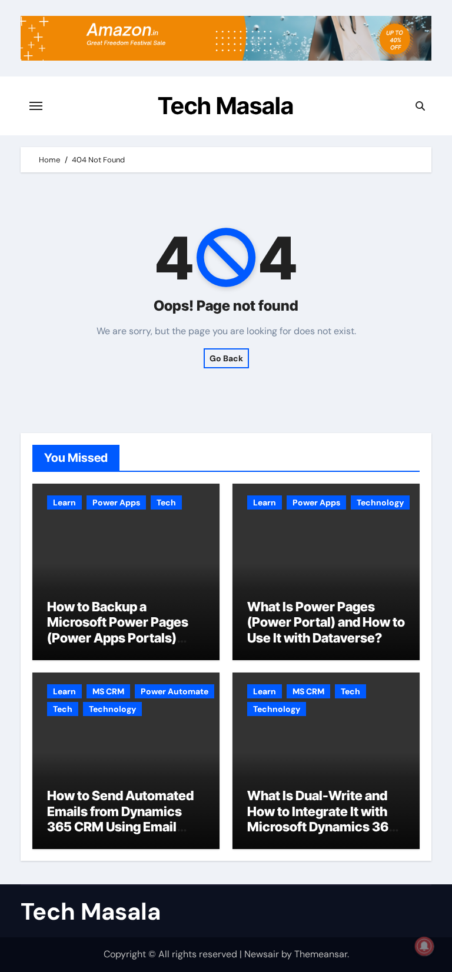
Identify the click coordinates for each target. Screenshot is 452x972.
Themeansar (320, 954)
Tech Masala (226, 105)
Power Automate (174, 691)
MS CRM (108, 691)
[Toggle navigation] (35, 106)
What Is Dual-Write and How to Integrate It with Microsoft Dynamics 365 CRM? (322, 819)
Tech (166, 502)
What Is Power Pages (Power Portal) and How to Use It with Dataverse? (326, 622)
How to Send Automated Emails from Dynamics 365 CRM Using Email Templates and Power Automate (120, 827)
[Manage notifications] (424, 946)
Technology (380, 502)
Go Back (226, 358)
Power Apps (116, 502)
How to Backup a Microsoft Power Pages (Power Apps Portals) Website (117, 630)
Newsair (261, 954)
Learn (64, 502)
